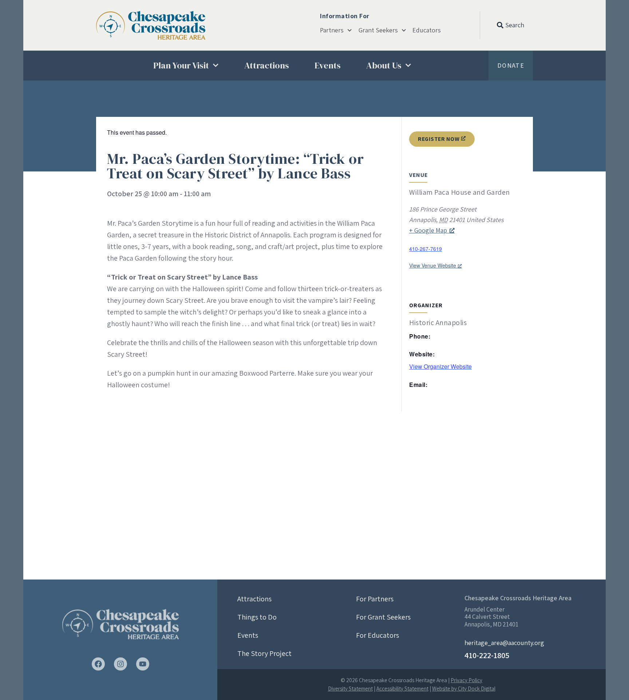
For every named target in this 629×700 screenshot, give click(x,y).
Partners (332, 30)
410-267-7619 (425, 248)
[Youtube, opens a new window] (142, 664)
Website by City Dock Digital (463, 688)
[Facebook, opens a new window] (98, 664)
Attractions (266, 65)
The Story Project (264, 653)
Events (327, 65)
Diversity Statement (350, 688)
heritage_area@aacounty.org (504, 642)
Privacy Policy (466, 680)
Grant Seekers (378, 30)
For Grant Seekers (383, 617)
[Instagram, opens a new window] (120, 664)
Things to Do (257, 617)
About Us (383, 65)
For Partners (374, 599)
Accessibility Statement (402, 688)
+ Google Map (428, 230)
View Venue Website (432, 265)
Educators (426, 30)
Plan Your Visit (181, 65)
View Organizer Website (440, 366)
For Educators (377, 635)
